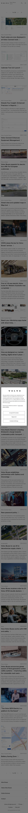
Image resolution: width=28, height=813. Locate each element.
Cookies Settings (14, 421)
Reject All (14, 416)
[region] (14, 406)
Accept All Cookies (14, 412)
